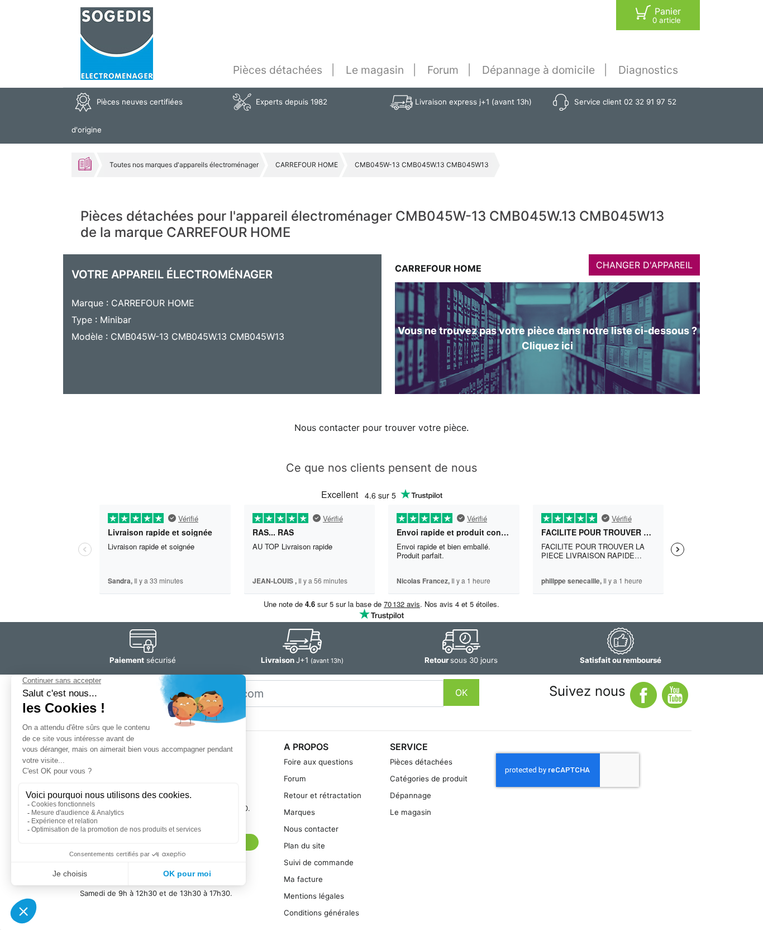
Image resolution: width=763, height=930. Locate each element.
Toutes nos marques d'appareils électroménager (184, 164)
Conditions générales (321, 912)
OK (461, 692)
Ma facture (303, 879)
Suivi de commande (319, 862)
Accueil (85, 164)
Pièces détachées (277, 70)
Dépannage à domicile (538, 70)
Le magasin (375, 70)
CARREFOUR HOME (306, 164)
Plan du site (304, 845)
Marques (299, 812)
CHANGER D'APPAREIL (644, 265)
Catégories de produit (429, 778)
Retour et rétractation (322, 795)
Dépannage (410, 795)
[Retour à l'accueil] (116, 43)
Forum (443, 70)
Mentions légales (314, 895)
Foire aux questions (318, 761)
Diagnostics (648, 70)
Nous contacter (311, 828)
